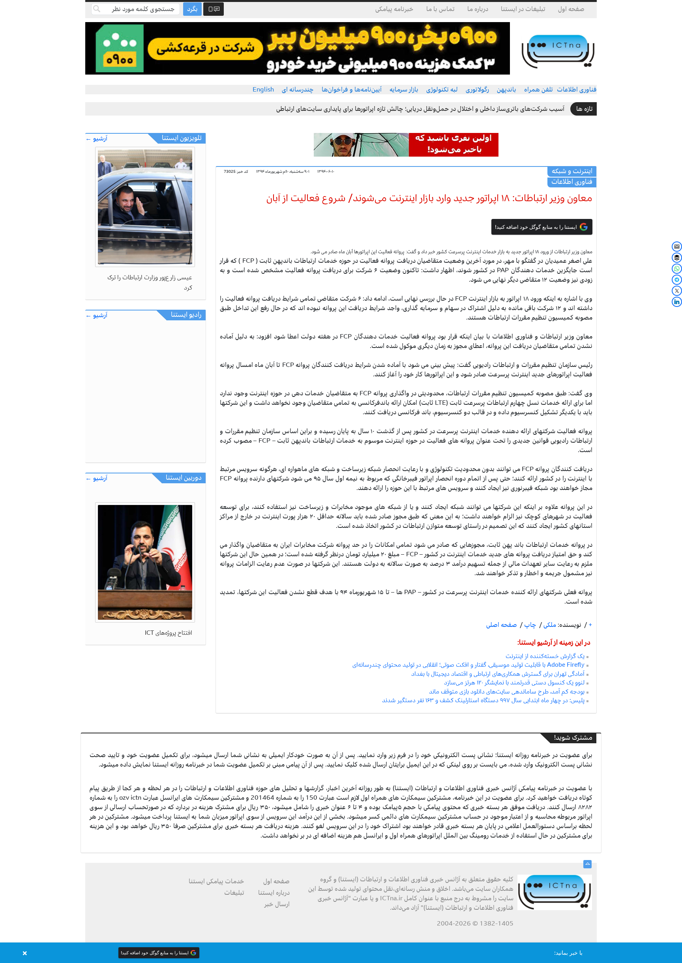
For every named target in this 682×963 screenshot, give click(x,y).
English (263, 89)
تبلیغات (234, 893)
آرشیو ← (96, 139)
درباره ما (477, 9)
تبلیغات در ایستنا (523, 9)
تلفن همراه (538, 89)
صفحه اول (571, 9)
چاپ (529, 625)
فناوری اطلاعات (577, 89)
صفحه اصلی (501, 625)
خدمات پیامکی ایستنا (216, 881)
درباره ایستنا (274, 893)
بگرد (192, 9)
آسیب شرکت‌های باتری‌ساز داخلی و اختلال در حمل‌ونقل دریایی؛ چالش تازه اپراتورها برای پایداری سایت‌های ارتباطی (420, 109)
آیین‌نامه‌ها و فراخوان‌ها (352, 89)
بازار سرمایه (404, 89)
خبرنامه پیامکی (394, 9)
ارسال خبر (277, 904)
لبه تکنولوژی (442, 89)
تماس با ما (440, 9)
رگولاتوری (477, 89)
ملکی (549, 625)
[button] (341, 952)
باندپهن (506, 89)
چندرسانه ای (298, 89)
